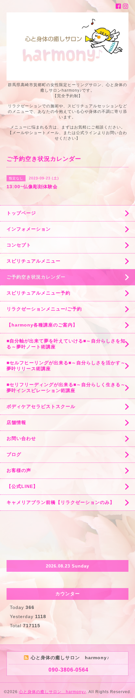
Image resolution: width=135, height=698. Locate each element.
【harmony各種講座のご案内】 (42, 324)
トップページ (21, 213)
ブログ (14, 454)
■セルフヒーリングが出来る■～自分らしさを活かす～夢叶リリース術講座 (66, 365)
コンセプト (19, 245)
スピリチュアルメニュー (34, 261)
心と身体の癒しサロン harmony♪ (52, 692)
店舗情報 (16, 422)
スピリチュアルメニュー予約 (38, 293)
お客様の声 (19, 470)
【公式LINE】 (22, 486)
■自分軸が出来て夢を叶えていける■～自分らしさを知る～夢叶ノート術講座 (66, 343)
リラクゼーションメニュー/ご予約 (44, 308)
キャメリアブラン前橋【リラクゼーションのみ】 (61, 502)
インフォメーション (29, 229)
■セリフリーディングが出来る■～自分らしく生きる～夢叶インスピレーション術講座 (66, 387)
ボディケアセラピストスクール (41, 406)
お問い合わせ (21, 438)
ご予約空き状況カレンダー (36, 277)
